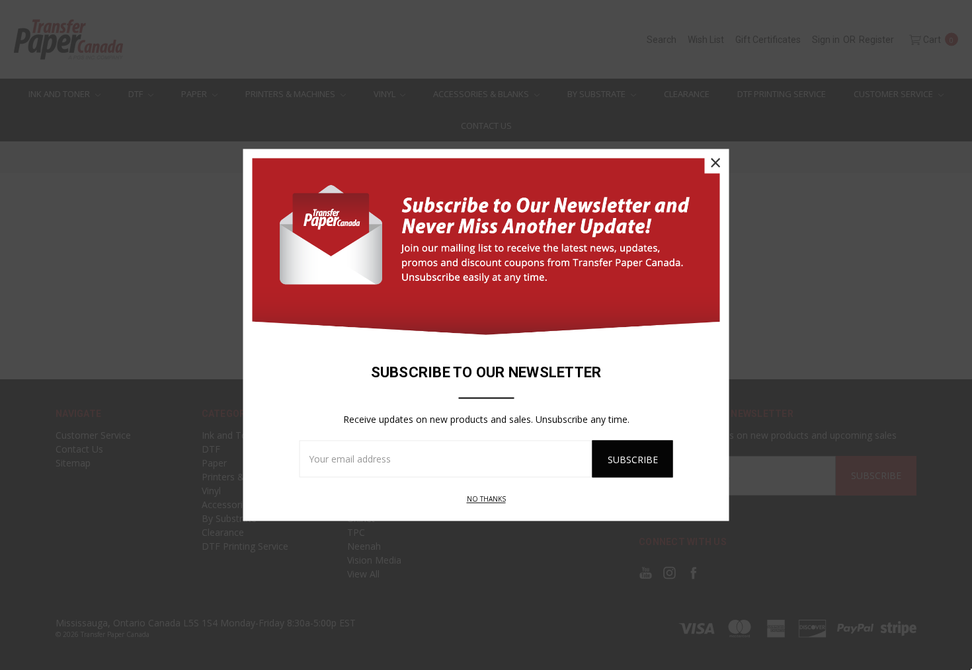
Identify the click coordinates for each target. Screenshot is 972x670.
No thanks (486, 499)
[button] (715, 162)
